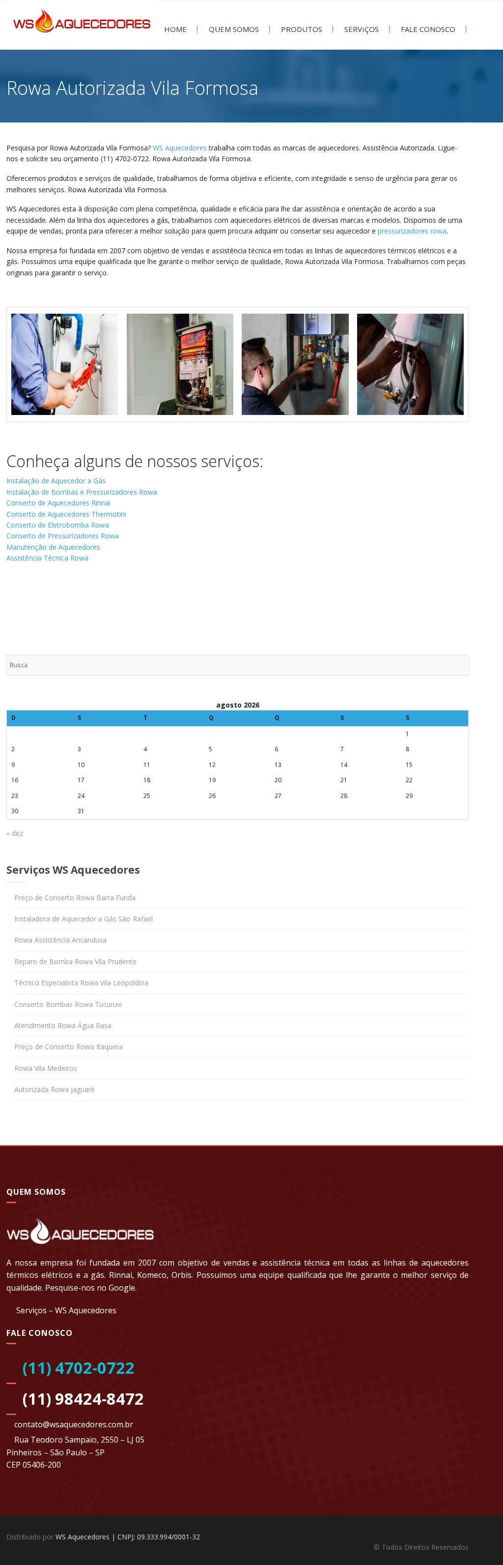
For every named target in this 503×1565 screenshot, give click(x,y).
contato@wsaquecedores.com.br (73, 1424)
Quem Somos (233, 29)
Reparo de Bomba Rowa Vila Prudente (75, 961)
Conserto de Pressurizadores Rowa (62, 535)
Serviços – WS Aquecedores (66, 1310)
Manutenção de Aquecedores (53, 547)
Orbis (181, 1275)
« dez (14, 833)
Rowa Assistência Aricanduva (60, 940)
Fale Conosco (427, 29)
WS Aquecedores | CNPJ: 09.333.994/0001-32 (128, 1536)
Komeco (152, 1275)
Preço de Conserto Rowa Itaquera (68, 1046)
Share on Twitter (44, 599)
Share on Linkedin (71, 599)
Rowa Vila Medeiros (45, 1068)
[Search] (458, 665)
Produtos (300, 29)
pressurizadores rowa (412, 231)
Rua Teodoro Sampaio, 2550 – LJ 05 (79, 1439)
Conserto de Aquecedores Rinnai (58, 502)
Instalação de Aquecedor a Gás (56, 480)
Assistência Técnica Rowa (47, 557)
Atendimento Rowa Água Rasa (63, 1025)
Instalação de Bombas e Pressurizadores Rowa (81, 492)
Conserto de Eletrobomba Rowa (57, 525)
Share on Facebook (17, 599)
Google (122, 1287)
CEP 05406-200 (33, 1464)
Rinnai (120, 1275)
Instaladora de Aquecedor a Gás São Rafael (83, 918)
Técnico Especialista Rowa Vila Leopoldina (81, 982)
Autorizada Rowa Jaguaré (54, 1089)
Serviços (360, 29)
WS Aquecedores (180, 147)
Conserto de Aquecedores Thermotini (66, 514)
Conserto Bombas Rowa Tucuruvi (68, 1004)
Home (174, 29)
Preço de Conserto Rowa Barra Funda (75, 897)
